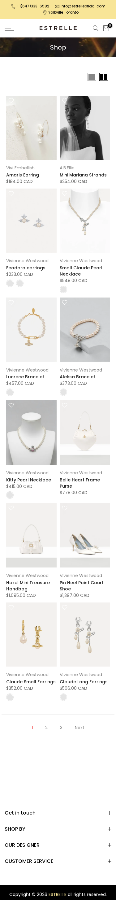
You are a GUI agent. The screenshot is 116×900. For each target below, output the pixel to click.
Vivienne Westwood (27, 261)
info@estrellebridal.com (83, 6)
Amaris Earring (22, 175)
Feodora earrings (25, 268)
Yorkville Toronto (63, 12)
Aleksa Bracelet (77, 377)
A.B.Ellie (67, 168)
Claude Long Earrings (84, 682)
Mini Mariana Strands (83, 175)
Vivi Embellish (20, 168)
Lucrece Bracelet (25, 377)
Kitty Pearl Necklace (28, 480)
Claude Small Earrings (31, 682)
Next (79, 727)
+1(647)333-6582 (33, 6)
